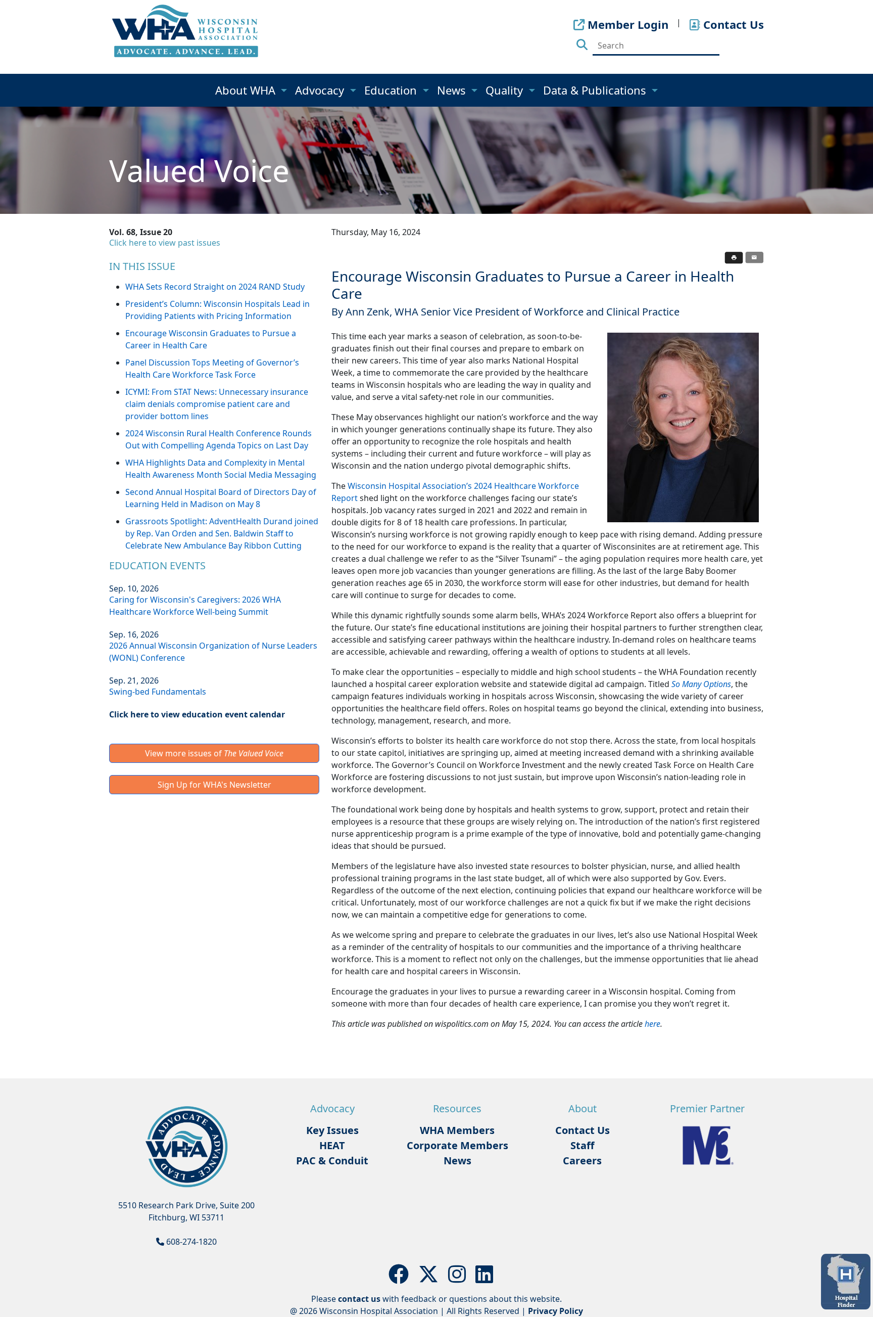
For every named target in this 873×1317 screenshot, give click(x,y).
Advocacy (321, 90)
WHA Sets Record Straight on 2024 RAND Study (215, 286)
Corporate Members (457, 1145)
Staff (582, 1145)
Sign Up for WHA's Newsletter (214, 784)
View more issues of (214, 753)
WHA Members (457, 1130)
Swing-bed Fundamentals (157, 691)
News (453, 90)
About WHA (246, 90)
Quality (506, 90)
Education (392, 90)
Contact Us (582, 1130)
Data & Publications (596, 90)
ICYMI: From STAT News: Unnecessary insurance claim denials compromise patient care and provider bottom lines (216, 404)
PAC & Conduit (332, 1160)
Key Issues (332, 1130)
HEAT (332, 1145)
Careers (582, 1160)
